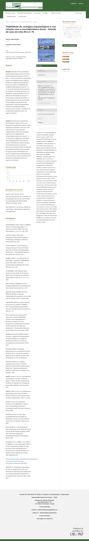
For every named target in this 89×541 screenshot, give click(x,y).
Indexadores (11, 16)
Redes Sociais (56, 13)
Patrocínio (22, 16)
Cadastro (74, 3)
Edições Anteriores (25, 13)
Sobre (45, 13)
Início (7, 22)
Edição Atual (10, 13)
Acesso (81, 3)
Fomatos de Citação (45, 103)
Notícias (37, 13)
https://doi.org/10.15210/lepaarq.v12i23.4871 (18, 52)
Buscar (79, 13)
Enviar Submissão (70, 45)
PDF (40, 65)
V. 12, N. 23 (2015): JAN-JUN (25, 22)
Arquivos (13, 22)
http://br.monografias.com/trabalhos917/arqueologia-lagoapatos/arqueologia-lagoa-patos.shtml (22, 461)
